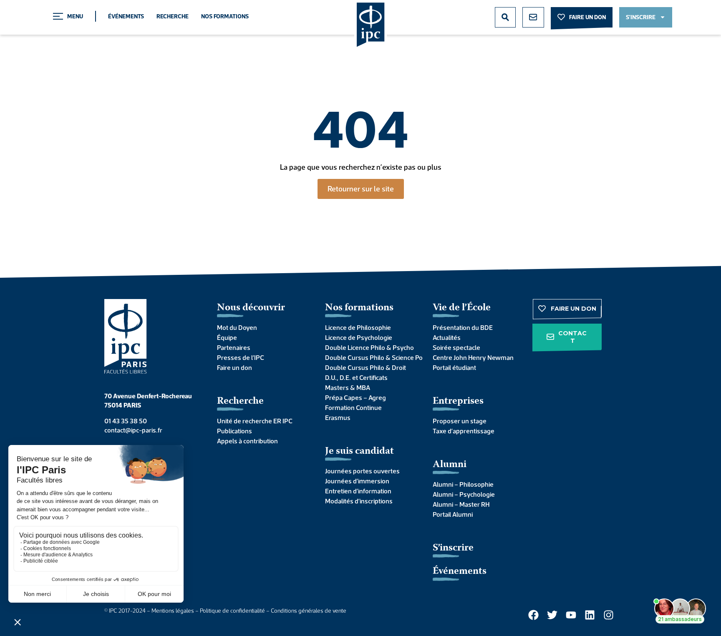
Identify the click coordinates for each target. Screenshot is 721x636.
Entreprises (458, 401)
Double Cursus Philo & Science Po (370, 357)
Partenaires (233, 347)
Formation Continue (353, 407)
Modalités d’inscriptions (359, 501)
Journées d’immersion (357, 481)
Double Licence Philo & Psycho (369, 347)
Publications (234, 431)
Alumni (449, 465)
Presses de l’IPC (240, 357)
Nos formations (225, 16)
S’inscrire (453, 548)
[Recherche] (505, 17)
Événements (126, 16)
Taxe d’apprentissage (463, 431)
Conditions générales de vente (308, 610)
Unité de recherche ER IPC (254, 421)
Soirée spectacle (456, 347)
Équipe (227, 337)
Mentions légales (172, 610)
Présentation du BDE (463, 327)
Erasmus (337, 417)
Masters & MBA (347, 387)
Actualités (447, 337)
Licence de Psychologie (358, 337)
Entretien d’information (358, 491)
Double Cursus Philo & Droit (365, 367)
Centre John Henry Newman (473, 357)
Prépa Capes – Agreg (355, 397)
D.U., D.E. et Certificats (356, 377)
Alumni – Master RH (461, 504)
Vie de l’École (462, 308)
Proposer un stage (460, 421)
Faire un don (234, 367)
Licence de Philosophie (358, 327)
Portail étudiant (454, 367)
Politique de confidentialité (232, 610)
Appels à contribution (247, 441)
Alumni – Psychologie (464, 494)
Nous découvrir (251, 308)
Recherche (172, 16)
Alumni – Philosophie (463, 484)
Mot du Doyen (237, 327)
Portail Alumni (453, 514)
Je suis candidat (359, 451)
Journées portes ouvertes (362, 471)
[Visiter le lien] (370, 25)
